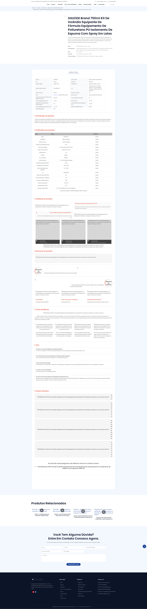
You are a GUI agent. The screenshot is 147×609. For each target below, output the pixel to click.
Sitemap (93, 606)
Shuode (33, 7)
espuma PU (56, 95)
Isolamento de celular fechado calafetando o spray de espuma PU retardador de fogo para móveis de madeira (103, 518)
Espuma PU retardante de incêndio (55, 7)
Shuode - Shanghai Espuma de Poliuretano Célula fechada (42, 515)
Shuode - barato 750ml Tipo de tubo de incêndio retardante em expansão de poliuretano (83, 516)
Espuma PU (44, 7)
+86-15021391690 (112, 1)
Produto (38, 7)
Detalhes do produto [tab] (73, 72)
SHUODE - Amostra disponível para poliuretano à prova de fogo (62, 515)
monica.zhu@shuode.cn (101, 1)
